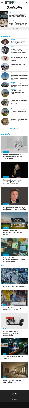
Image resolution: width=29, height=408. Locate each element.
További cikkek (14, 28)
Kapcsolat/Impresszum (8, 398)
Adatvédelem (15, 399)
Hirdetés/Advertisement (21, 398)
